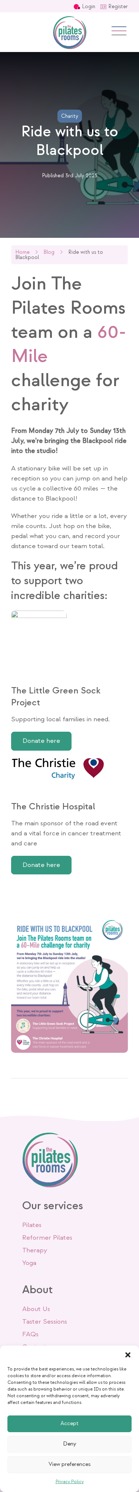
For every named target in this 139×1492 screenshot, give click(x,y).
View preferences (70, 1464)
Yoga (29, 1263)
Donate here (41, 741)
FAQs (30, 1334)
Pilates (32, 1225)
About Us (36, 1309)
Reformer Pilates (47, 1237)
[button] (128, 1355)
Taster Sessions (44, 1321)
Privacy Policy (70, 1482)
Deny (69, 1443)
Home (22, 252)
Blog (48, 252)
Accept (69, 1423)
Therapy (34, 1250)
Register (118, 6)
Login (88, 6)
